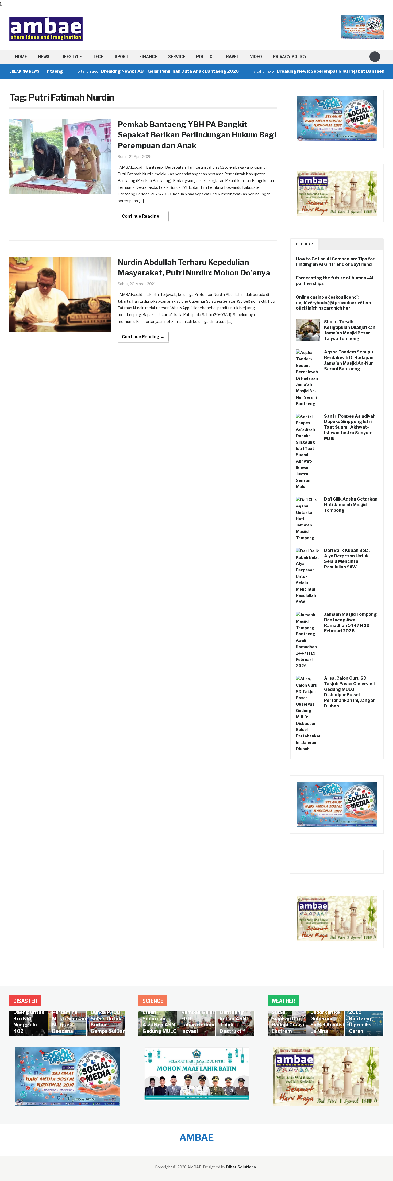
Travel (231, 56)
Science (152, 1001)
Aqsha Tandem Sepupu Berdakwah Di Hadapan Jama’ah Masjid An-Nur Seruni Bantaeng (348, 360)
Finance (148, 56)
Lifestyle (71, 56)
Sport (121, 56)
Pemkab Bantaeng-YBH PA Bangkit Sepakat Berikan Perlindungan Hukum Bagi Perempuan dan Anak (197, 135)
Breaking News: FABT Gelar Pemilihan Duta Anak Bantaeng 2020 (147, 71)
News (43, 56)
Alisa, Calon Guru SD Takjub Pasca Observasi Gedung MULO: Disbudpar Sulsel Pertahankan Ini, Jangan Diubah (350, 692)
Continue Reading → (143, 216)
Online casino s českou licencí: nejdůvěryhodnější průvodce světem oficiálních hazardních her (333, 303)
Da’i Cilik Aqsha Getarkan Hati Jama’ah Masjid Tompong (350, 505)
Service (176, 56)
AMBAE (196, 1137)
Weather (283, 1001)
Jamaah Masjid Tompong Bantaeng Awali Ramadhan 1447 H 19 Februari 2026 (350, 622)
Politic (204, 56)
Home (21, 56)
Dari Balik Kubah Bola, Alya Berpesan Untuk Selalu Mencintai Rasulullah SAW (347, 559)
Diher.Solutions (241, 1167)
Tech (98, 56)
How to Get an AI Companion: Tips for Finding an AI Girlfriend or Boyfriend (335, 261)
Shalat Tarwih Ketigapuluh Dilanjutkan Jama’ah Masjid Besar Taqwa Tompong (349, 330)
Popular (304, 244)
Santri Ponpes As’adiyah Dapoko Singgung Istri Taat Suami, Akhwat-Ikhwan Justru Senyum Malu (350, 427)
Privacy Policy (290, 56)
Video (256, 56)
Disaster (25, 1001)
